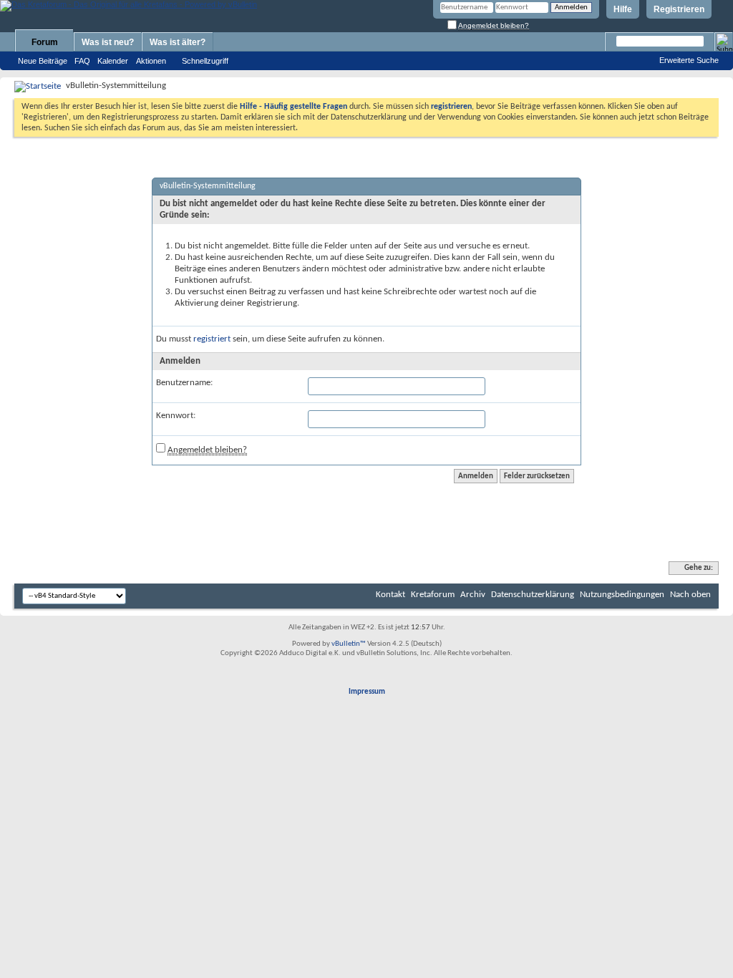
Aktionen (151, 61)
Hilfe (622, 9)
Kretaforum (433, 594)
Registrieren (679, 9)
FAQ (82, 61)
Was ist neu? (108, 42)
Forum (44, 42)
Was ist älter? (177, 42)
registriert (211, 339)
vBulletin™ (348, 644)
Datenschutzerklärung (532, 594)
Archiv (472, 594)
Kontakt (390, 594)
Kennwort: (175, 415)
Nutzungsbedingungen (622, 594)
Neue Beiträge (42, 61)
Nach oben (690, 594)
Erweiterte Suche (689, 60)
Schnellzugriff (205, 61)
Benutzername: (184, 382)
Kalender (112, 61)
